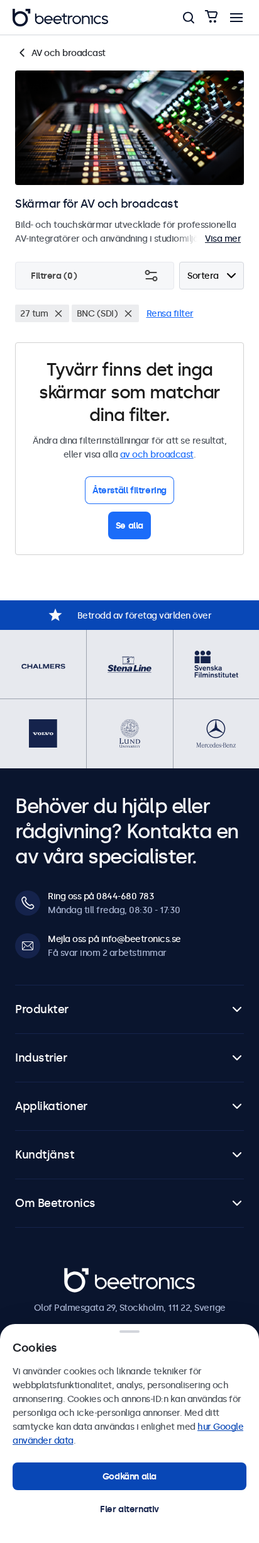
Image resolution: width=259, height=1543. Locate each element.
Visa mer (223, 238)
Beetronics (86, 1275)
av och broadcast (157, 454)
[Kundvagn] (211, 17)
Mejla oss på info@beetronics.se (114, 938)
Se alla (129, 525)
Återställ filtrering (129, 490)
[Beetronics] (60, 17)
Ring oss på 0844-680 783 (101, 896)
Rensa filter (170, 313)
